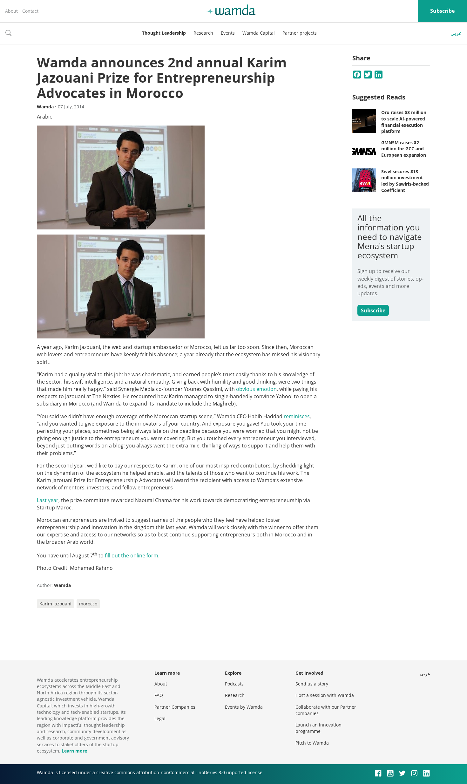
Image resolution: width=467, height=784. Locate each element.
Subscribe (442, 10)
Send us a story (311, 684)
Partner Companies (174, 707)
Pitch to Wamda (312, 743)
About (11, 11)
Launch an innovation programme (318, 728)
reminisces (297, 416)
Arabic (44, 116)
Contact (30, 11)
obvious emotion (256, 388)
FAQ (158, 695)
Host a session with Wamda (324, 695)
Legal (160, 718)
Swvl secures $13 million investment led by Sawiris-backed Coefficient (405, 180)
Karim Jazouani (55, 604)
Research (203, 33)
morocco (88, 604)
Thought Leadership (164, 33)
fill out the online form (131, 555)
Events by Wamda (244, 707)
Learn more (74, 751)
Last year (47, 500)
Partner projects (299, 33)
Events (228, 33)
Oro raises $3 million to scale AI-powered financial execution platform (403, 121)
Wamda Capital (258, 33)
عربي (456, 33)
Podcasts (234, 684)
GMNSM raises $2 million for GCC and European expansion (403, 149)
